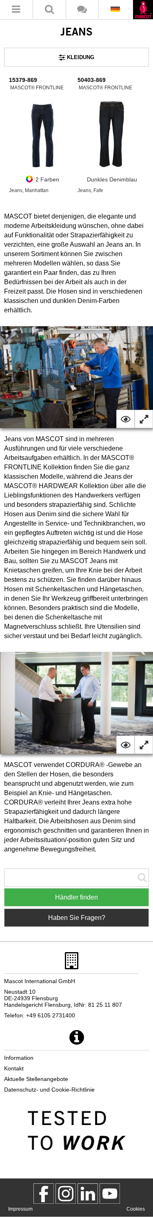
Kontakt (14, 1068)
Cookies (135, 1209)
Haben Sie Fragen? (76, 917)
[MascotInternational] (110, 1193)
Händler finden (76, 897)
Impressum (20, 1209)
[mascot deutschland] (88, 1193)
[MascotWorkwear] (43, 1193)
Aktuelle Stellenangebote (36, 1079)
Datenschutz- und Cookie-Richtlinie (49, 1089)
